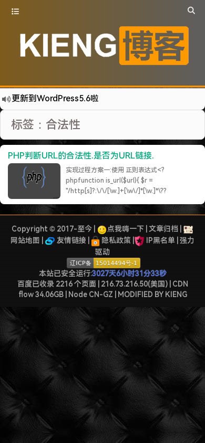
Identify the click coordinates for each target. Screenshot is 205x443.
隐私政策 (115, 240)
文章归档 (163, 229)
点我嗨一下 (125, 229)
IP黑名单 (161, 240)
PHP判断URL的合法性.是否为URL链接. (81, 156)
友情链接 (70, 240)
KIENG (176, 294)
